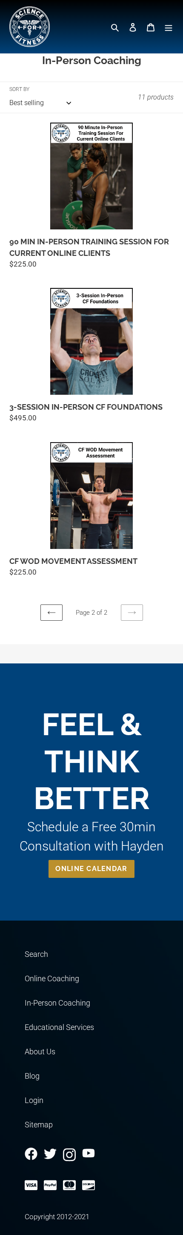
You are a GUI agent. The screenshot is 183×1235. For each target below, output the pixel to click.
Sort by (19, 89)
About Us (40, 1051)
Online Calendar (91, 869)
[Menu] (168, 27)
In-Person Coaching (57, 1002)
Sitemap (39, 1124)
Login (34, 1100)
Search (36, 954)
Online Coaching (52, 978)
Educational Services (59, 1027)
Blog (32, 1075)
